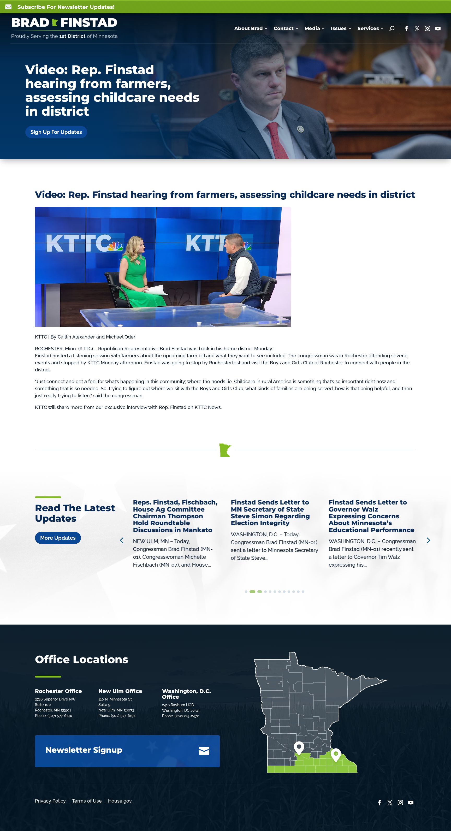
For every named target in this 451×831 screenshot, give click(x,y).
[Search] (391, 28)
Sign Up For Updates (56, 132)
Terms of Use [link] (87, 801)
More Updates (58, 538)
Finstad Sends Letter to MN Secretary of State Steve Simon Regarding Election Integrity (270, 512)
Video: (51, 194)
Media (312, 28)
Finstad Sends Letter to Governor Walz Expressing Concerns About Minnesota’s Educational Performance (371, 516)
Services (368, 28)
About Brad (248, 28)
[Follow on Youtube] (438, 28)
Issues (339, 28)
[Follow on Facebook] (406, 28)
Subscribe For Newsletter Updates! (66, 7)
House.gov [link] (120, 801)
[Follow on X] (417, 28)
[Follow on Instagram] (427, 28)
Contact (284, 28)
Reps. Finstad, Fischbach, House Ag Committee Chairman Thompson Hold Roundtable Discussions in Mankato (175, 516)
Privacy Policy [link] (50, 801)
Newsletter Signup (83, 750)
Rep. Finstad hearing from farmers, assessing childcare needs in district (241, 194)
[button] (428, 540)
